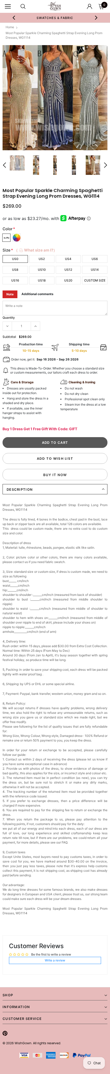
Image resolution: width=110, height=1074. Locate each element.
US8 (15, 270)
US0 (15, 259)
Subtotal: (10, 337)
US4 (68, 259)
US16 (15, 280)
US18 (42, 280)
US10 (42, 270)
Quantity (9, 317)
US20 (68, 280)
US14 (95, 270)
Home (10, 27)
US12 (68, 270)
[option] (55, 97)
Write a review (55, 960)
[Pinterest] (5, 1033)
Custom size (94, 280)
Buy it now (55, 475)
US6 (95, 259)
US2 (42, 259)
